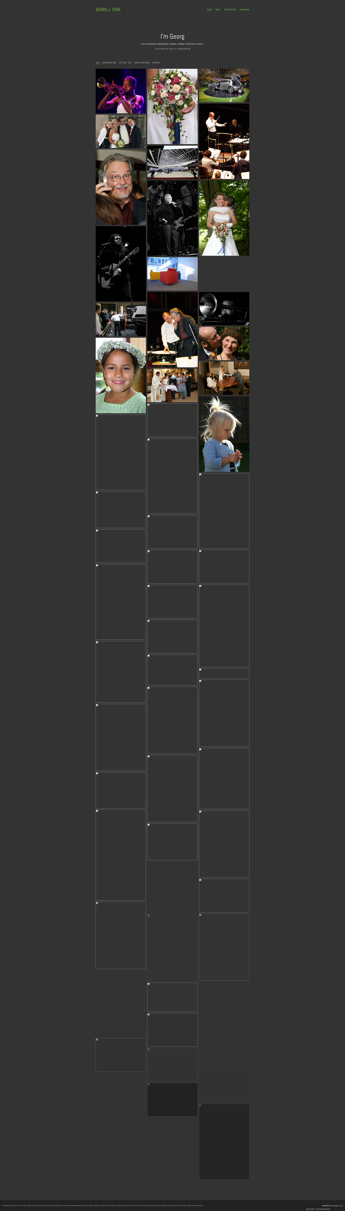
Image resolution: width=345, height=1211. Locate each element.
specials (156, 62)
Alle (98, 62)
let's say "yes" (125, 62)
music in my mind (142, 62)
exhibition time (109, 62)
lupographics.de (337, 1205)
